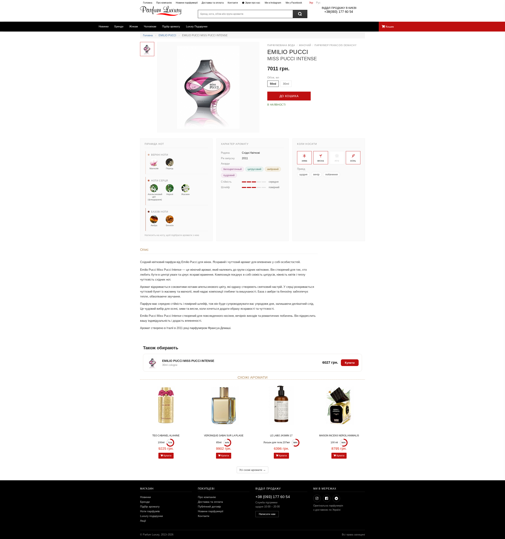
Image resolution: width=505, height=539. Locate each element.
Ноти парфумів (150, 511)
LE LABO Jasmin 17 (281, 435)
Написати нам (267, 514)
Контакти (233, 2)
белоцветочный (232, 169)
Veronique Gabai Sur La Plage (223, 435)
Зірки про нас (252, 2)
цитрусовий (254, 169)
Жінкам (133, 26)
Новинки (103, 26)
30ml (286, 83)
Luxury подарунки (151, 516)
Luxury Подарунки (196, 26)
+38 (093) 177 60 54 (272, 497)
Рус (318, 2)
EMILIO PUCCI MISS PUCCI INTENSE (188, 360)
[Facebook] (326, 498)
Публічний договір (209, 506)
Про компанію (164, 2)
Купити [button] (350, 362)
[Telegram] (336, 498)
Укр (311, 2)
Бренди (118, 26)
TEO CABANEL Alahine (166, 435)
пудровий (229, 175)
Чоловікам (150, 26)
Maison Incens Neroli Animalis (339, 435)
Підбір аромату (171, 26)
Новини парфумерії (187, 2)
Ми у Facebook (293, 2)
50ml (273, 83)
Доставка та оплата (213, 2)
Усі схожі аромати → (252, 469)
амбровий (273, 169)
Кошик (389, 26)
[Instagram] (317, 498)
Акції (143, 520)
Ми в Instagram (272, 2)
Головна (147, 2)
